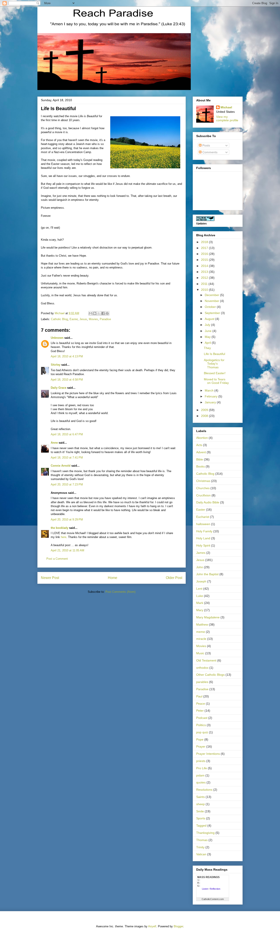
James (200, 552)
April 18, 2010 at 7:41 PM (67, 457)
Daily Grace (58, 387)
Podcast (201, 718)
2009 (205, 410)
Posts (205, 145)
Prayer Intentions (208, 753)
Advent (201, 452)
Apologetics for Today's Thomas (214, 363)
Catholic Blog (59, 319)
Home (112, 578)
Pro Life (201, 768)
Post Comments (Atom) (120, 591)
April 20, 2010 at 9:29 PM (67, 519)
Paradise (105, 319)
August (210, 319)
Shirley (55, 364)
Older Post (174, 578)
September (213, 313)
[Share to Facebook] (103, 313)
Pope (199, 739)
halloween (203, 524)
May (208, 337)
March (209, 390)
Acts (199, 445)
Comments (209, 152)
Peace (200, 703)
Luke (199, 596)
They (207, 348)
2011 (204, 284)
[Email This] (90, 313)
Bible (199, 459)
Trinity (200, 847)
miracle (201, 638)
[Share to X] (99, 313)
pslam (200, 775)
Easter (74, 319)
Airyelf (152, 926)
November (212, 301)
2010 (205, 289)
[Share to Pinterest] (107, 313)
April (208, 342)
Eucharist (202, 517)
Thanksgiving (205, 832)
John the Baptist (207, 574)
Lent (199, 588)
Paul (199, 696)
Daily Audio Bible (207, 502)
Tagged (201, 825)
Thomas (202, 840)
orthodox (202, 667)
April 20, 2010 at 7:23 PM (67, 484)
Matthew (202, 624)
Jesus (83, 319)
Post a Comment (57, 558)
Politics (201, 725)
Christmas (203, 481)
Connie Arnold (60, 465)
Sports (200, 818)
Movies (93, 319)
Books (200, 466)
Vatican (201, 854)
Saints (200, 797)
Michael (226, 107)
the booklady (59, 527)
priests (200, 761)
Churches (203, 488)
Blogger (178, 926)
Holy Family (204, 531)
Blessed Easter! (215, 373)
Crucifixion (203, 495)
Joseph (201, 581)
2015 (205, 259)
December (212, 295)
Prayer (200, 746)
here (63, 537)
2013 (205, 271)
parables (202, 682)
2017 (205, 248)
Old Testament (206, 660)
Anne (54, 442)
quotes (201, 782)
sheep (200, 804)
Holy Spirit (203, 545)
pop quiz (202, 732)
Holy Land (203, 538)
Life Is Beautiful (214, 354)
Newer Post (50, 578)
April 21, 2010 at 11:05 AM (67, 550)
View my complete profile (227, 118)
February (211, 396)
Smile (200, 811)
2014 (205, 266)
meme (200, 631)
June (208, 331)
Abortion (202, 437)
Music (200, 653)
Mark (199, 603)
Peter (200, 710)
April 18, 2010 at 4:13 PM (67, 356)
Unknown (57, 337)
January (211, 402)
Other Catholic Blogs (210, 674)
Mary (199, 610)
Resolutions (204, 789)
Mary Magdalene (208, 617)
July (208, 324)
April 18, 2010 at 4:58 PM (67, 379)
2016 (205, 254)
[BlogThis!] (95, 313)
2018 (205, 242)
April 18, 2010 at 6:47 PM (67, 434)
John (199, 567)
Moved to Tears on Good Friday (216, 381)
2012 (205, 277)
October (211, 307)
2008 (205, 416)
